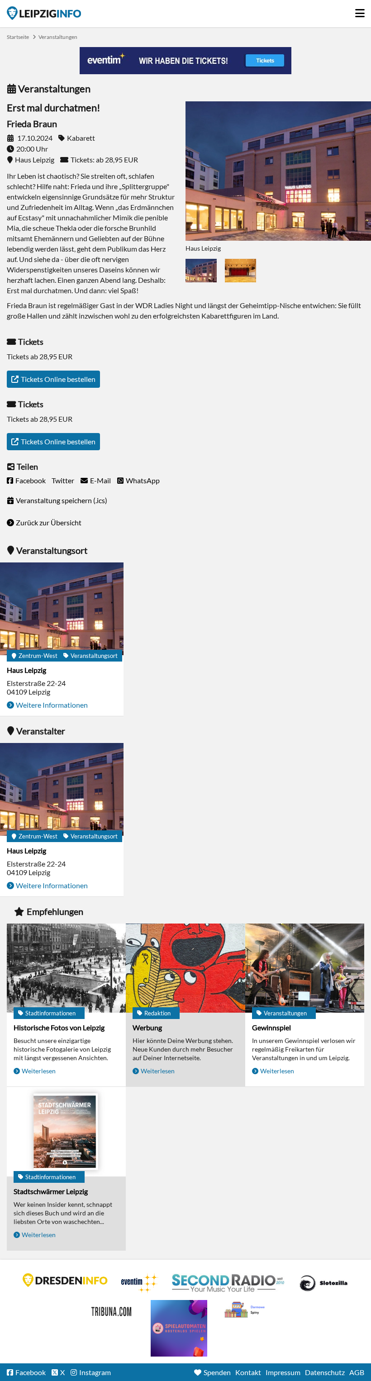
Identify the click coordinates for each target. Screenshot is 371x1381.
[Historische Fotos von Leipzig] (66, 969)
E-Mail (100, 480)
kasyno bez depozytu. (246, 1310)
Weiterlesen (39, 1071)
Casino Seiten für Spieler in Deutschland (323, 1283)
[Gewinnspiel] (304, 969)
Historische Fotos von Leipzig (59, 1027)
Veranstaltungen (57, 36)
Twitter (63, 480)
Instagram (95, 1372)
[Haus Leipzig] (62, 609)
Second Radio (228, 1283)
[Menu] (359, 10)
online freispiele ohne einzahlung (179, 1328)
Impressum (283, 1372)
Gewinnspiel (271, 1027)
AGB (356, 1372)
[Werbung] (185, 969)
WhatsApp (143, 480)
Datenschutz (325, 1372)
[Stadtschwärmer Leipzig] (66, 1132)
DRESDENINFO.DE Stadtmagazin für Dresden (65, 1280)
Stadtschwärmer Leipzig (51, 1191)
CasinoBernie (112, 1310)
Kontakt (248, 1372)
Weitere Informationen (52, 704)
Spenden (217, 1372)
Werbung (147, 1027)
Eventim (139, 1283)
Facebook (30, 480)
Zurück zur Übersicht (48, 522)
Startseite (44, 13)
